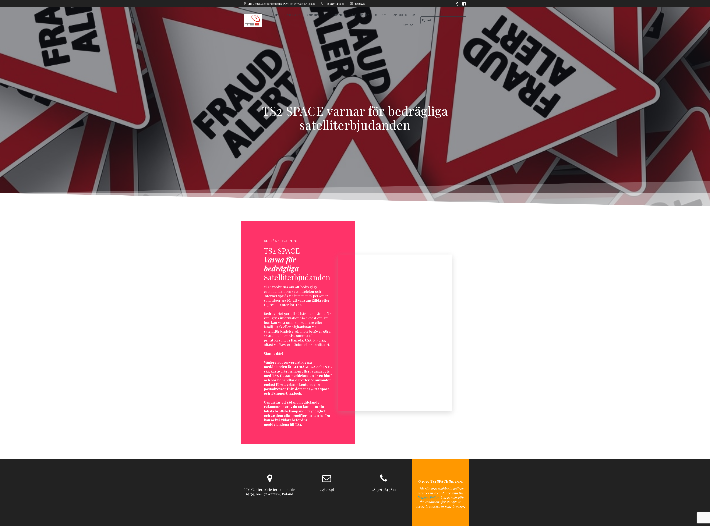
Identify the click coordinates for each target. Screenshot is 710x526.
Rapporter (399, 14)
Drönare (338, 14)
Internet (292, 14)
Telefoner (359, 14)
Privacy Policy (428, 497)
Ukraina (313, 14)
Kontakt (409, 24)
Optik (379, 14)
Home (277, 14)
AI (325, 14)
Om (413, 14)
